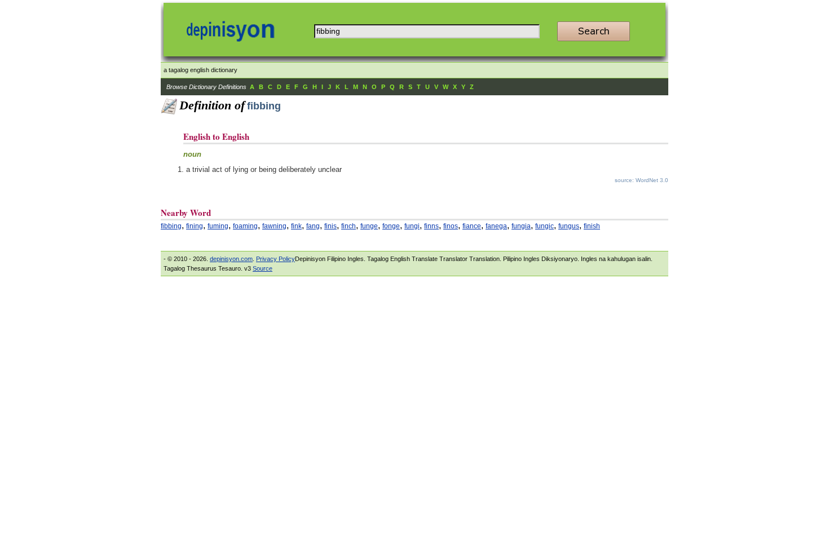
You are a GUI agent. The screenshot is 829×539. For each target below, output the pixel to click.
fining (194, 226)
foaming (245, 226)
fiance (471, 226)
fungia (521, 226)
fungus (568, 226)
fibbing (171, 226)
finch (348, 226)
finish (592, 226)
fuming (218, 226)
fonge (391, 226)
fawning (274, 226)
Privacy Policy (275, 258)
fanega (496, 226)
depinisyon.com (231, 258)
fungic (544, 226)
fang (313, 226)
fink (296, 226)
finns (431, 226)
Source (262, 268)
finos (450, 226)
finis (330, 226)
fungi (412, 226)
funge (369, 226)
